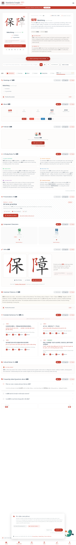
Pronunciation (55, 73)
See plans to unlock (12, 215)
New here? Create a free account (27, 215)
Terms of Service (47, 536)
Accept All (58, 530)
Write (15, 334)
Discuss (28, 334)
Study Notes (44, 73)
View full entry (19, 242)
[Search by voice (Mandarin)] (48, 64)
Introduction (11, 73)
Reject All (49, 530)
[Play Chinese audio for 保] (19, 239)
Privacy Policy (35, 536)
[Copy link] (23, 49)
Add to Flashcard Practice (16, 45)
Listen (9, 334)
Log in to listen (38, 142)
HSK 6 (40, 15)
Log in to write (37, 280)
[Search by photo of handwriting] (44, 64)
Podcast (35, 73)
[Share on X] (6, 49)
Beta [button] (22, 2)
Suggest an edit (67, 15)
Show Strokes (19, 280)
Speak (21, 334)
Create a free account (40, 145)
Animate (28, 280)
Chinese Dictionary (34, 15)
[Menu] (73, 3)
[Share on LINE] (20, 49)
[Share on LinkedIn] (12, 49)
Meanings (20, 73)
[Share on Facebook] (9, 49)
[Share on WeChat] (15, 49)
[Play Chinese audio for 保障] (23, 16)
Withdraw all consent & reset (57, 532)
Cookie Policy (41, 536)
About (28, 73)
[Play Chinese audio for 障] (56, 239)
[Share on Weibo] (18, 49)
